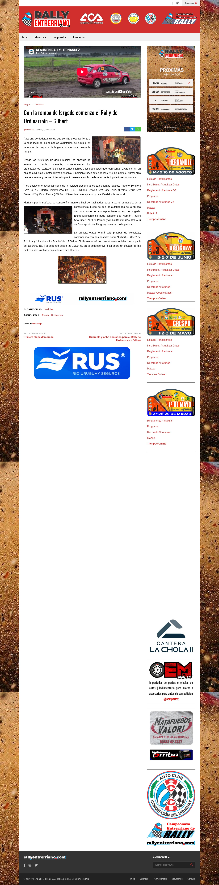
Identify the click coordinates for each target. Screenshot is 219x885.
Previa (45, 315)
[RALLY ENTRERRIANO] (46, 21)
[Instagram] (178, 3)
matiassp (30, 130)
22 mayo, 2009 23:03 (46, 130)
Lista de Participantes (159, 179)
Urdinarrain (57, 315)
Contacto (191, 879)
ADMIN (86, 879)
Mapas (151, 207)
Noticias (49, 309)
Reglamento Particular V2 (162, 190)
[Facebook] (173, 3)
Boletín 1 (152, 213)
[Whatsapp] (138, 129)
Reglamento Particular (160, 275)
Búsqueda (190, 3)
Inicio (24, 37)
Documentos (78, 37)
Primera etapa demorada (39, 337)
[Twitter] (132, 129)
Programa (152, 196)
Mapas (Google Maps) (159, 292)
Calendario (39, 37)
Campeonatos (59, 37)
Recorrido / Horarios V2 (160, 202)
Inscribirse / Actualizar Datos (163, 184)
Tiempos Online (156, 219)
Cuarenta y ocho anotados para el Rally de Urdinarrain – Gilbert (115, 339)
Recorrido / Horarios (158, 287)
